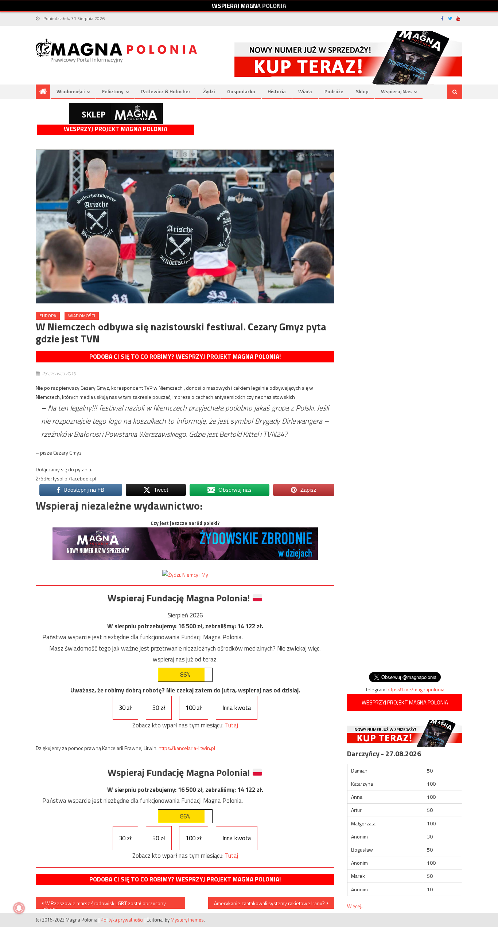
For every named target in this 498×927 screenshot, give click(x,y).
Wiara (305, 91)
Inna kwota (236, 707)
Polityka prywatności (122, 919)
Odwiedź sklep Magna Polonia (116, 113)
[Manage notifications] (19, 908)
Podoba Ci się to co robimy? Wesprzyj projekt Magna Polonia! (185, 356)
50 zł (158, 707)
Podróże (333, 91)
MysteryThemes (187, 919)
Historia (277, 91)
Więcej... (356, 906)
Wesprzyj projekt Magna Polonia (115, 129)
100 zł (194, 707)
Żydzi (209, 91)
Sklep (362, 91)
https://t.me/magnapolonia (415, 689)
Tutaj (231, 725)
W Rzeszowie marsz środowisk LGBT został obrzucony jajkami (104, 904)
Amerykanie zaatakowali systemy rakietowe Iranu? (269, 903)
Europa (47, 315)
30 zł (125, 707)
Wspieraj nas (396, 91)
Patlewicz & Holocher (166, 91)
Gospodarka (241, 91)
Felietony (113, 91)
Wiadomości (71, 91)
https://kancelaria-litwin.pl (187, 748)
